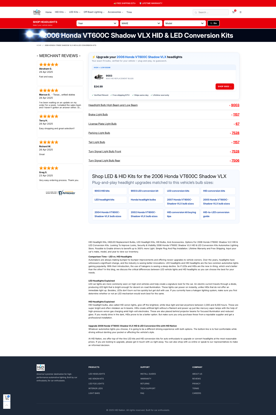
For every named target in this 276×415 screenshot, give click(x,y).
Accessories (114, 12)
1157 (236, 114)
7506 (235, 160)
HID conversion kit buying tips (181, 214)
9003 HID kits (102, 190)
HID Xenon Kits (96, 378)
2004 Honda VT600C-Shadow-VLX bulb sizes (108, 214)
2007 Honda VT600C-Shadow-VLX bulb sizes (180, 201)
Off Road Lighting (93, 12)
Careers (196, 393)
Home (49, 12)
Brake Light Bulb (98, 114)
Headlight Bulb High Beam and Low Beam (113, 105)
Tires (129, 12)
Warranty (145, 378)
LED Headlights (96, 374)
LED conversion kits (178, 190)
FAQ (142, 393)
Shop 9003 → (225, 86)
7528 (235, 133)
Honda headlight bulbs (143, 199)
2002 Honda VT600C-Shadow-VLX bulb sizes (144, 214)
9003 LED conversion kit (144, 190)
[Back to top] (6, 405)
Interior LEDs (95, 388)
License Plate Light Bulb (102, 123)
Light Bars (94, 393)
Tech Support (147, 388)
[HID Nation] (37, 12)
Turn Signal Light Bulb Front (104, 151)
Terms (195, 388)
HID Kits (59, 12)
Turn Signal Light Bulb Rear (104, 160)
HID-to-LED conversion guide (216, 214)
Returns (145, 383)
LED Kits (73, 12)
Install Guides (148, 374)
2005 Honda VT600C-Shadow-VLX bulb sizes (216, 201)
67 (237, 124)
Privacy (196, 383)
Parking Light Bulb (99, 132)
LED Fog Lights (96, 383)
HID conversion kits (214, 190)
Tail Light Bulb (96, 142)
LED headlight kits (104, 199)
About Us (197, 374)
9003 (235, 105)
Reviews (196, 378)
